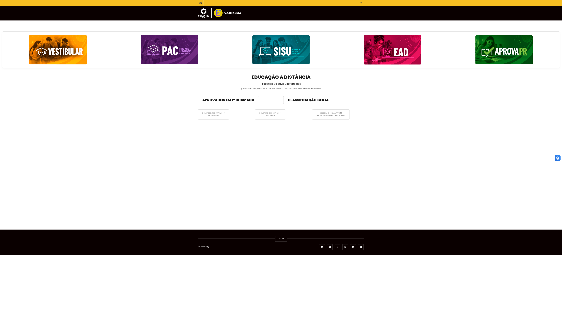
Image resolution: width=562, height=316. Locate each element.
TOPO (281, 238)
